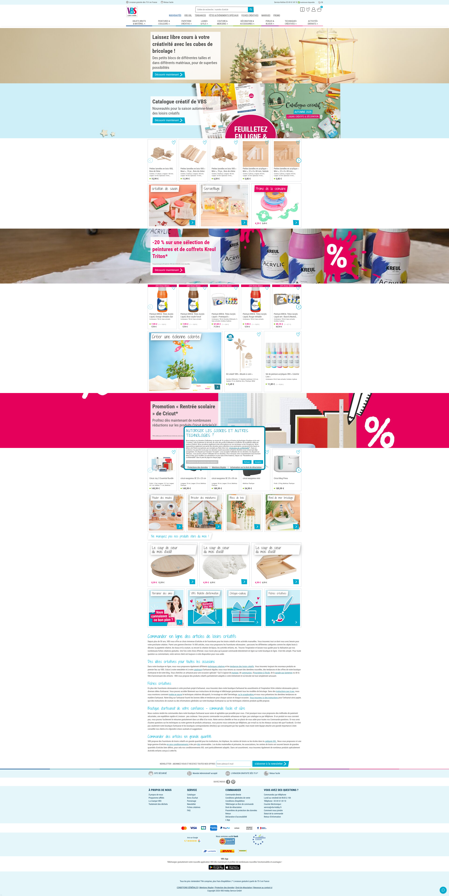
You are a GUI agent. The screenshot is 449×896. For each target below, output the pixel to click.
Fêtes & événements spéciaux (223, 15)
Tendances (200, 15)
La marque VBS (155, 801)
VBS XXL (188, 15)
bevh (236, 836)
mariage (234, 673)
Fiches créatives (249, 15)
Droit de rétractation (233, 807)
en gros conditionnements (178, 744)
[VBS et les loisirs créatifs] (132, 11)
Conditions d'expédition (235, 801)
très (198, 744)
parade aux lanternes (283, 673)
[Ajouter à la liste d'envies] (174, 142)
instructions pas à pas (285, 691)
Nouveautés (175, 15)
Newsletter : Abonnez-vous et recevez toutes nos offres (187, 764)
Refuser (247, 462)
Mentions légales (219, 467)
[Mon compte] (313, 9)
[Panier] (319, 9)
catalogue (198, 669)
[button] (150, 160)
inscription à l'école (262, 673)
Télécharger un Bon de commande (239, 804)
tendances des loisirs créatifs (242, 666)
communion (247, 673)
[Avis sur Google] (193, 839)
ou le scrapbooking (246, 694)
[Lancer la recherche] (251, 9)
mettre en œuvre (175, 694)
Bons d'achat (192, 798)
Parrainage (191, 801)
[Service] (302, 9)
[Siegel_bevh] (227, 841)
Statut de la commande (273, 813)
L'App (227, 820)
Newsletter (191, 804)
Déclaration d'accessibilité (236, 816)
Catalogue (191, 794)
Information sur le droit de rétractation (246, 467)
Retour (228, 813)
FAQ (188, 810)
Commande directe (233, 794)
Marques (265, 15)
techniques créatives (216, 666)
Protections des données (198, 467)
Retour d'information (272, 816)
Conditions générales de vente (237, 798)
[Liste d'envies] (308, 9)
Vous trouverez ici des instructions (264, 697)
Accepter (258, 462)
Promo (276, 15)
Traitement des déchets (158, 804)
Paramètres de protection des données (241, 810)
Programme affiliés (156, 798)
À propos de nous (156, 794)
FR (322, 2)
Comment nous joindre (273, 810)
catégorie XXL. (271, 741)
